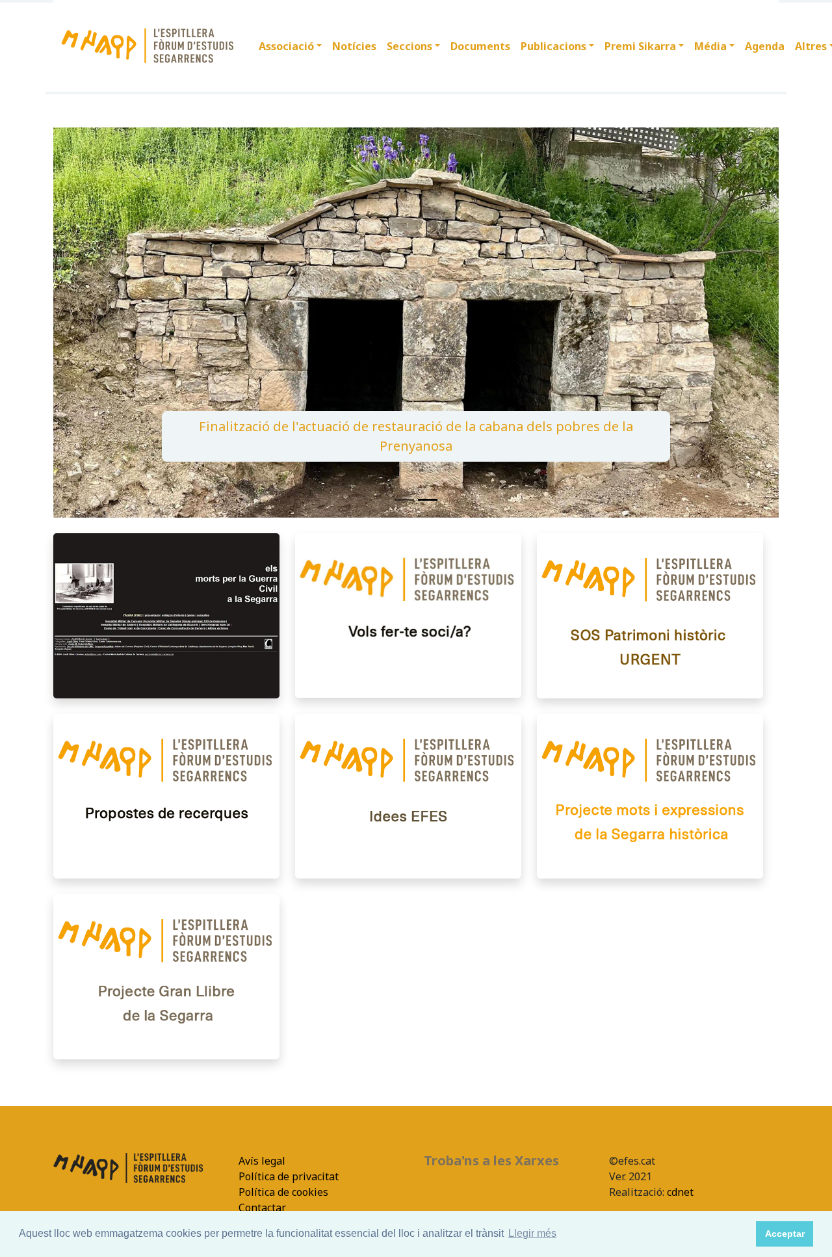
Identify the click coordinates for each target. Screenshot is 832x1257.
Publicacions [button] (553, 46)
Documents (480, 46)
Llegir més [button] (532, 1233)
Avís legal (262, 1161)
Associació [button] (286, 46)
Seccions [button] (409, 46)
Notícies (354, 46)
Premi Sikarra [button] (640, 46)
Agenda (765, 46)
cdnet (679, 1192)
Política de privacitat (289, 1176)
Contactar (262, 1207)
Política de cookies (283, 1192)
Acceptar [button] (785, 1233)
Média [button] (710, 46)
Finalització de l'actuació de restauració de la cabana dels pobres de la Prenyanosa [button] (416, 436)
